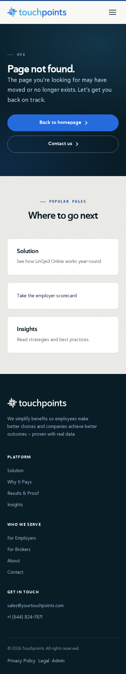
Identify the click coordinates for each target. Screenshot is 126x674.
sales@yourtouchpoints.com (35, 605)
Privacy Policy (21, 661)
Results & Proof (23, 493)
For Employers (21, 538)
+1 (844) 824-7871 (25, 617)
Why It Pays (19, 482)
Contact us (60, 143)
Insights (15, 504)
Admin (58, 661)
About (13, 561)
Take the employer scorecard (47, 296)
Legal (43, 661)
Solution (15, 470)
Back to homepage (60, 122)
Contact (15, 572)
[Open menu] (112, 12)
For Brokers (19, 549)
